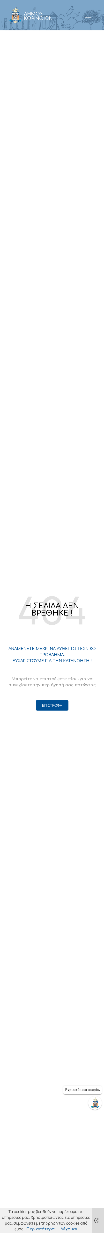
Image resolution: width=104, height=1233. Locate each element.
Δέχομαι (68, 1229)
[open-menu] (88, 16)
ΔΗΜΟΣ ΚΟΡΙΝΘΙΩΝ (38, 16)
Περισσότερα (40, 1229)
